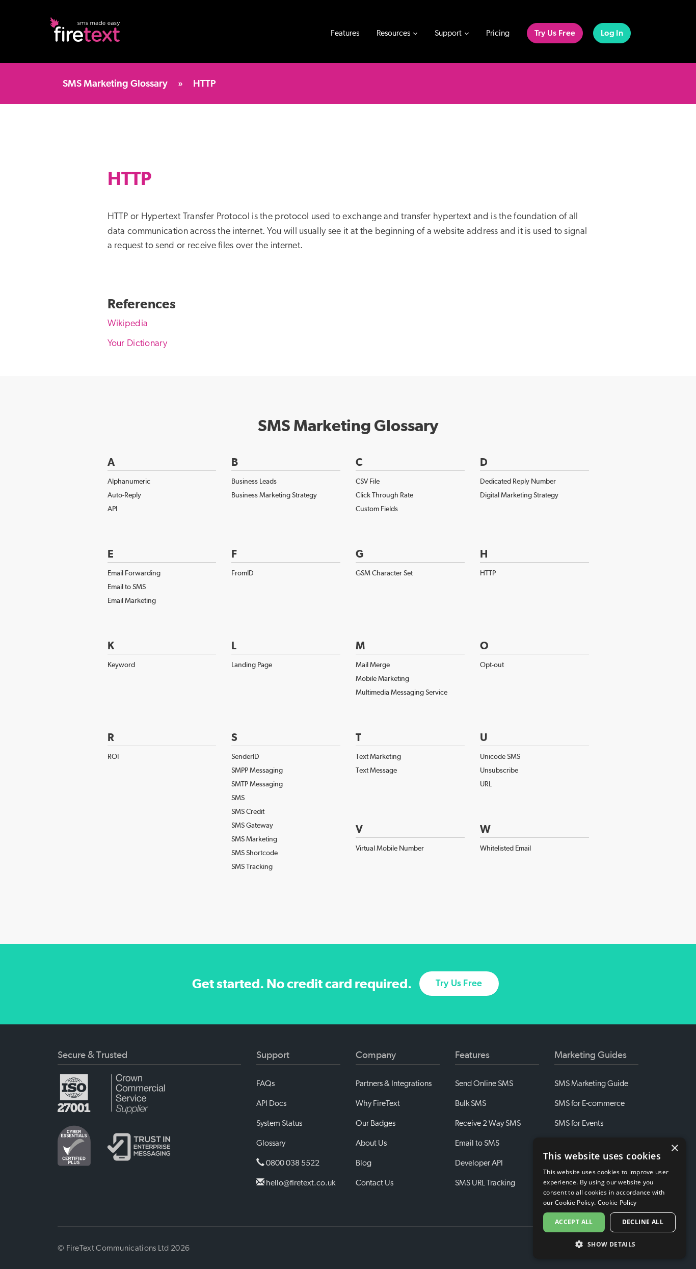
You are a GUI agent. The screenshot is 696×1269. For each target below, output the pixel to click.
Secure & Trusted (92, 1055)
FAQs (265, 1083)
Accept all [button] (574, 1222)
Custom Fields (377, 509)
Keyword (121, 664)
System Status (279, 1123)
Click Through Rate (384, 495)
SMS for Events (578, 1123)
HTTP (488, 573)
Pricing (498, 33)
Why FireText (378, 1103)
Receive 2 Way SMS (488, 1123)
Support (449, 33)
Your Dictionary (138, 343)
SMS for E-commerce (589, 1103)
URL (486, 784)
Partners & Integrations (394, 1083)
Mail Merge (373, 664)
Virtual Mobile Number (390, 848)
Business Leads (254, 481)
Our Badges (375, 1123)
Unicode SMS (500, 756)
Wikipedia (128, 323)
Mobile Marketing (382, 678)
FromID (242, 573)
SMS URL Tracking (485, 1183)
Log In (612, 33)
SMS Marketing (254, 839)
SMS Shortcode (254, 853)
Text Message (376, 770)
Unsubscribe (499, 770)
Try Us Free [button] (459, 983)
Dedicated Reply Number (518, 481)
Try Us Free (554, 33)
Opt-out (492, 664)
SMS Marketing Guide (591, 1083)
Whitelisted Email (505, 848)
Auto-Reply (124, 495)
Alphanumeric (129, 481)
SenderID (245, 756)
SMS (238, 798)
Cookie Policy (617, 1202)
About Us (371, 1143)
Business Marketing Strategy (274, 495)
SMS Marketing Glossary (115, 84)
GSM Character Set (384, 573)
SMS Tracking (252, 866)
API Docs (271, 1103)
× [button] (674, 1148)
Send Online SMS (484, 1083)
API (112, 509)
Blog (363, 1163)
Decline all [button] (642, 1222)
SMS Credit (247, 811)
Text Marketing (378, 756)
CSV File (368, 481)
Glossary (270, 1143)
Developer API (479, 1163)
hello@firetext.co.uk (299, 1183)
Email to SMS (127, 587)
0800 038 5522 (291, 1163)
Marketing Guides (590, 1055)
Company (376, 1055)
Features (345, 33)
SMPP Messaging (257, 770)
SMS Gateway (252, 825)
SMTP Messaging (257, 784)
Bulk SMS (470, 1103)
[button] (609, 1244)
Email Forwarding (134, 573)
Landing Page (251, 664)
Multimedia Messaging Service (401, 692)
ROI (113, 756)
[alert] (609, 1198)
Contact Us (374, 1183)
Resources (394, 33)
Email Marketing (132, 600)
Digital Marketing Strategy (519, 495)
